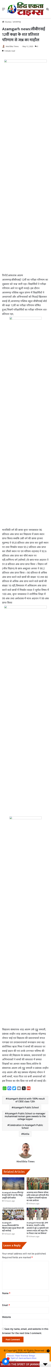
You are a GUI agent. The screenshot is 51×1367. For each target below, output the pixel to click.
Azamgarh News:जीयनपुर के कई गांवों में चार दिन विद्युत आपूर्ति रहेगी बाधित (12, 1195)
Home (7, 21)
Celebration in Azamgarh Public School (26, 1126)
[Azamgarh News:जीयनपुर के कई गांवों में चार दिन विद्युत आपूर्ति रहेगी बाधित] (13, 1183)
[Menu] (3, 10)
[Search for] (47, 10)
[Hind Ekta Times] (25, 9)
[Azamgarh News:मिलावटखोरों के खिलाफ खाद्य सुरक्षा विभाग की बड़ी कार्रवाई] (13, 1214)
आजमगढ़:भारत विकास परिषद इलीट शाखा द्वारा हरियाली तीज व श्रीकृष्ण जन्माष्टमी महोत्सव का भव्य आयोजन (38, 1196)
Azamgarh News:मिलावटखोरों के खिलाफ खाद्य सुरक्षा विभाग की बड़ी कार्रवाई (13, 1226)
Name (6, 1293)
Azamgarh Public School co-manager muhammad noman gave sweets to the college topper (25, 1116)
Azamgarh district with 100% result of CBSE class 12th (26, 1100)
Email (6, 1305)
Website (6, 1317)
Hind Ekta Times (12, 46)
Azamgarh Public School (26, 1107)
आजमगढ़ (17, 21)
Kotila (26, 1133)
